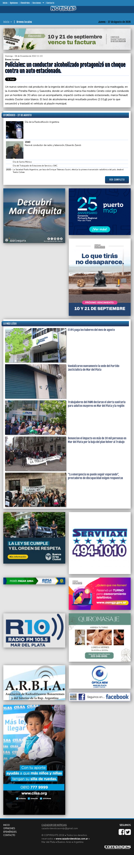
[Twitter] (128, 833)
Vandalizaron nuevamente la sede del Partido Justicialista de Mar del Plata (93, 367)
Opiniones (14, 3)
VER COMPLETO (117, 179)
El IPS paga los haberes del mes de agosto (91, 330)
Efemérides (25, 3)
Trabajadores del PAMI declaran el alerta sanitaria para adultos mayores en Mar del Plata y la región (96, 404)
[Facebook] (122, 833)
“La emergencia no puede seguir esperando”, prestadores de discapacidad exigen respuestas (95, 476)
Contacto (50, 3)
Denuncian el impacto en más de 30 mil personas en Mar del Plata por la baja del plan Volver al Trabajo (97, 440)
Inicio (5, 3)
